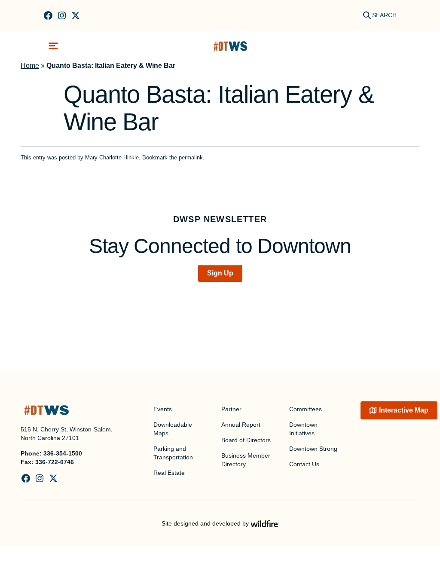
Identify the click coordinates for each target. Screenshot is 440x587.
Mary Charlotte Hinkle (112, 157)
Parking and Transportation (173, 453)
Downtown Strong (313, 448)
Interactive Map (403, 410)
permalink (191, 157)
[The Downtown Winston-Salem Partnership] (230, 45)
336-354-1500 (62, 453)
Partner (231, 409)
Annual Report (240, 424)
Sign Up (220, 273)
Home (30, 65)
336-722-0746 (54, 462)
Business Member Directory (245, 460)
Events (162, 409)
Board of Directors (246, 440)
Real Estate (169, 472)
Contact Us (304, 464)
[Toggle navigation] (53, 45)
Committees (305, 409)
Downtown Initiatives (303, 429)
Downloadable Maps (172, 429)
